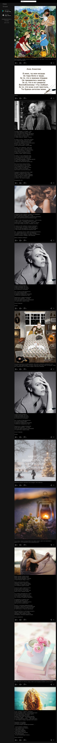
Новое (5, 4)
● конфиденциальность (7, 19)
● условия (7, 20)
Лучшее (5, 6)
